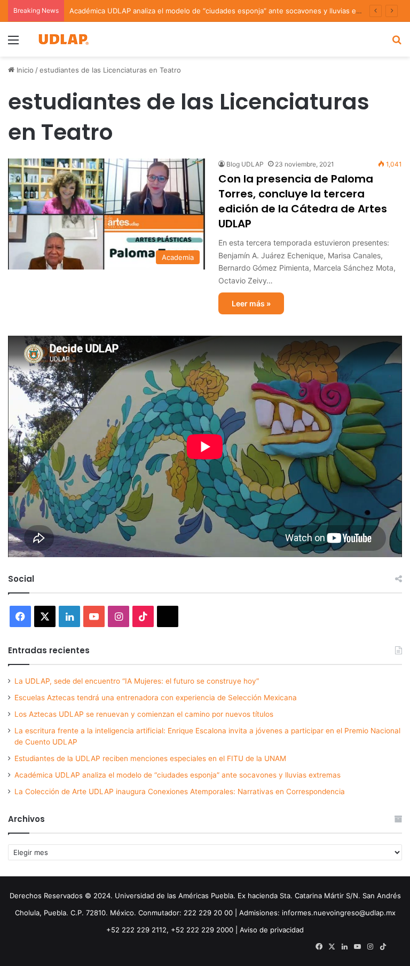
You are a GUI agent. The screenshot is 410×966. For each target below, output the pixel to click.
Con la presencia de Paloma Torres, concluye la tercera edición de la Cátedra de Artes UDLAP (302, 201)
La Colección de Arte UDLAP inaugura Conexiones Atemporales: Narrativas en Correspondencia (179, 791)
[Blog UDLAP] (63, 39)
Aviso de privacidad (272, 929)
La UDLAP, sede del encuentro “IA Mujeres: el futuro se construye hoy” (136, 681)
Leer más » (251, 303)
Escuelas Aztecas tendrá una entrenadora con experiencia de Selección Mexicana (155, 697)
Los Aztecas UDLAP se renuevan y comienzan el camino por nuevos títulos (143, 714)
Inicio (24, 70)
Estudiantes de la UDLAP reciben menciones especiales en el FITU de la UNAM (150, 758)
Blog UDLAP (245, 164)
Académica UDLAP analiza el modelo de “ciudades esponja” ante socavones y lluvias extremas (226, 10)
